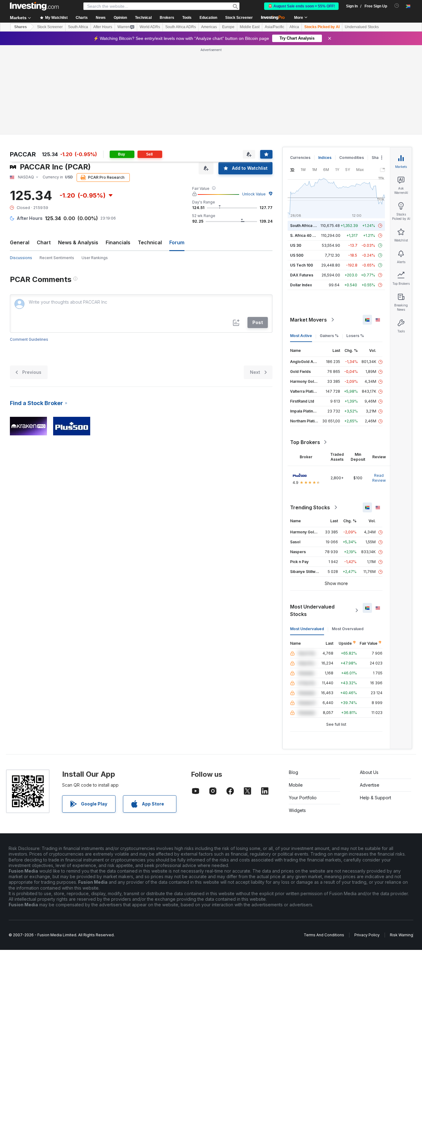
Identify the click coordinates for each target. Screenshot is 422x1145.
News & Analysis (78, 242)
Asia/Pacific (274, 27)
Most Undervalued (307, 628)
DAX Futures (301, 275)
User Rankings (95, 257)
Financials (118, 242)
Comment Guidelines (29, 339)
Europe (228, 27)
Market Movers (308, 320)
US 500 (296, 255)
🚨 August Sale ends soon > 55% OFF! (301, 6)
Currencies (300, 157)
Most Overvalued (348, 628)
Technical (150, 242)
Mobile (296, 785)
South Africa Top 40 (308, 225)
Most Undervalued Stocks (312, 610)
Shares (20, 27)
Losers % (355, 335)
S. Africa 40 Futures (308, 235)
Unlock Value (254, 194)
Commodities (351, 157)
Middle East (250, 27)
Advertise (369, 785)
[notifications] (396, 6)
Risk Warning (401, 935)
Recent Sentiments (57, 257)
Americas (209, 27)
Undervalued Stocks (362, 27)
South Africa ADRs (180, 27)
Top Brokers (305, 442)
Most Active (301, 335)
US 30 (295, 245)
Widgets (297, 810)
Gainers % (329, 335)
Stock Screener (239, 17)
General (19, 242)
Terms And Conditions (324, 935)
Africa (294, 27)
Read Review (379, 478)
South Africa (78, 27)
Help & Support (375, 797)
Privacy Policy (367, 935)
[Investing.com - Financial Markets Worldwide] (34, 6)
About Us (369, 772)
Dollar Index (301, 285)
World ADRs (150, 27)
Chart (44, 242)
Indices (324, 157)
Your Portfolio (303, 797)
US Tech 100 (301, 265)
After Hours (102, 27)
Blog (293, 772)
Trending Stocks (310, 507)
